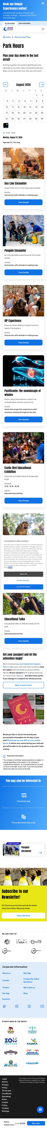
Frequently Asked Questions (31, 980)
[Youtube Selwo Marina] (42, 1006)
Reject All (23, 574)
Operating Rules (6, 1097)
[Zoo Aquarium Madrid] (11, 1041)
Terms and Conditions (6, 1092)
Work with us (29, 987)
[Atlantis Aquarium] (11, 1063)
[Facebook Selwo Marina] (29, 1006)
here (13, 18)
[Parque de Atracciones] (32, 1052)
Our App (6, 993)
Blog (25, 993)
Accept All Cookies (23, 587)
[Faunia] (32, 1041)
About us (6, 973)
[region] (23, 564)
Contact (6, 980)
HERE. (10, 567)
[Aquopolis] (32, 1063)
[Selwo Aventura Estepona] (11, 1030)
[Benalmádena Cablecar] (32, 1030)
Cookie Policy (5, 1103)
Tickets (5, 987)
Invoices (6, 999)
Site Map (27, 973)
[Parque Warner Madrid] (11, 1052)
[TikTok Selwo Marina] (4, 1006)
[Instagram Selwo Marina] (16, 1006)
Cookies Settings (5, 1109)
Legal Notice (5, 1080)
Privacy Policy (5, 1086)
